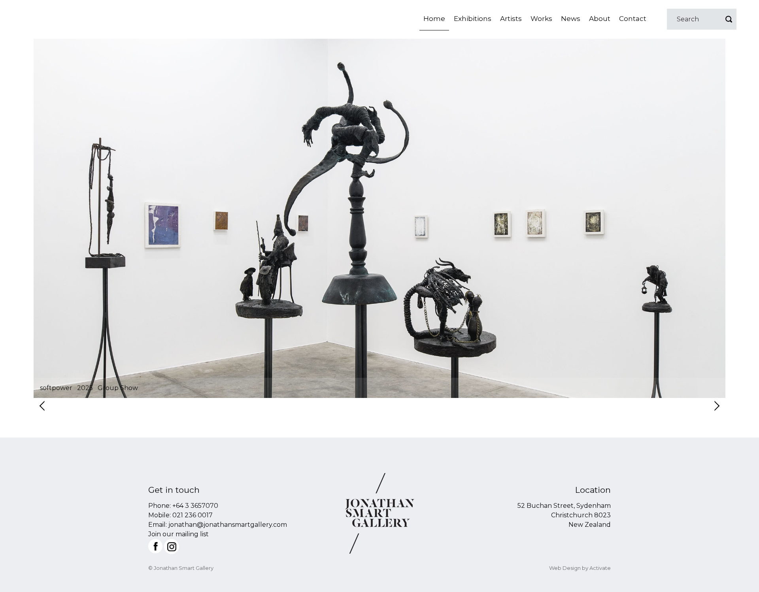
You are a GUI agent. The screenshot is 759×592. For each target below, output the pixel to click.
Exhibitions (472, 19)
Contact (632, 19)
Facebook (155, 546)
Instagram (171, 546)
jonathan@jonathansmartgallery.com (227, 524)
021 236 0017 (192, 515)
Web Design (565, 568)
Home (434, 19)
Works (541, 19)
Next (716, 406)
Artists (511, 19)
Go (728, 19)
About (599, 19)
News (570, 19)
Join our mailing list (178, 534)
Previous (43, 406)
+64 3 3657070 (195, 505)
